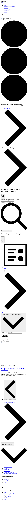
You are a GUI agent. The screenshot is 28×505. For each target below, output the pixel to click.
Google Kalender (8, 467)
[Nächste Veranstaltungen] (15, 309)
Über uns (9, 496)
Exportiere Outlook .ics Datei (10, 473)
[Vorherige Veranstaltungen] (4, 271)
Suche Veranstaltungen (6, 230)
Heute (2, 312)
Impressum (6, 479)
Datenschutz (6, 481)
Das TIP (6, 495)
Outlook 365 (7, 469)
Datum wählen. (4, 332)
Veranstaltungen (7, 108)
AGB (5, 482)
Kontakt (5, 499)
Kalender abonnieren (7, 444)
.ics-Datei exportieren (9, 472)
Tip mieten (6, 498)
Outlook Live (7, 471)
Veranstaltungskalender (9, 493)
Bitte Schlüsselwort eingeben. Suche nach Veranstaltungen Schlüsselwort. (10, 200)
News (5, 492)
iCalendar (6, 468)
